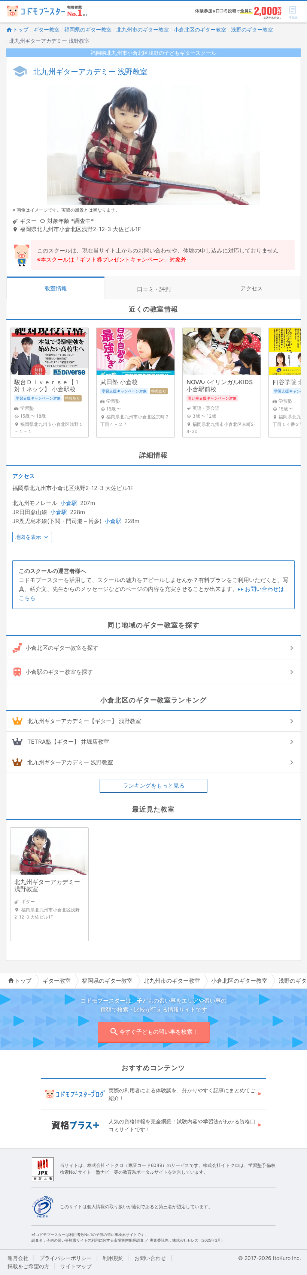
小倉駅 (69, 503)
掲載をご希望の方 (28, 1266)
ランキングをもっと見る (154, 785)
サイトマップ (76, 1266)
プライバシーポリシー (65, 1258)
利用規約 (113, 1258)
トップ (20, 29)
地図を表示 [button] (28, 537)
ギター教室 (46, 29)
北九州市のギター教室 (142, 29)
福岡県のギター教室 (88, 29)
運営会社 (17, 1258)
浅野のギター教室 (252, 29)
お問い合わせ (150, 1258)
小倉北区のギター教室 (200, 29)
